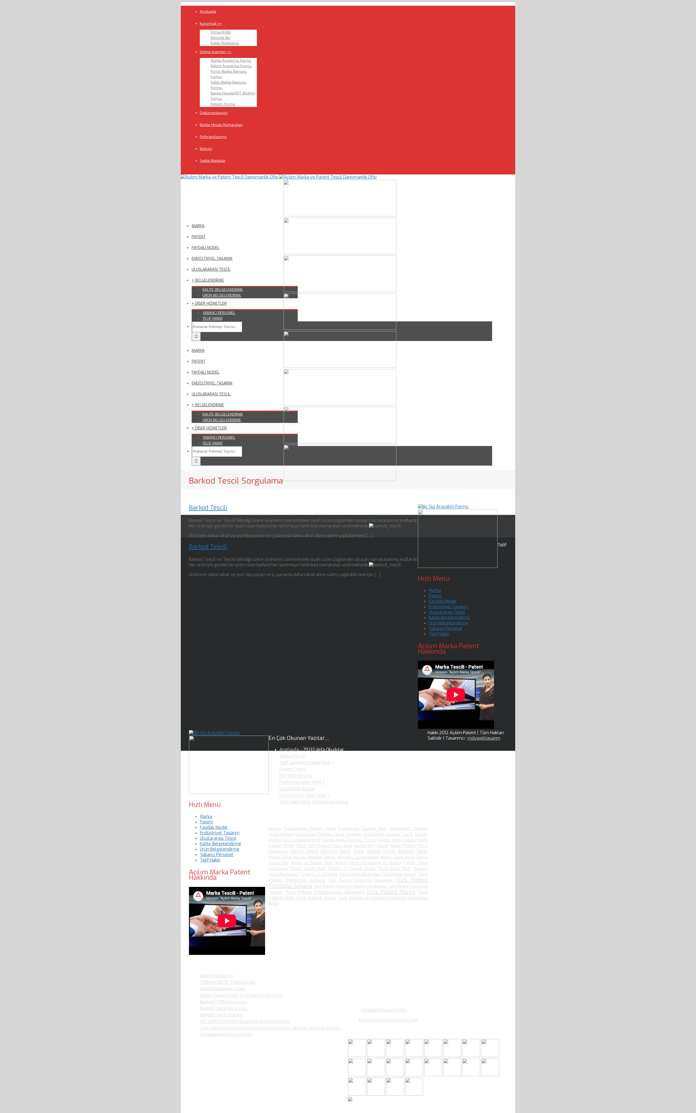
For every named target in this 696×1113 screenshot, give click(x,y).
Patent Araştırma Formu (231, 66)
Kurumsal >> (211, 23)
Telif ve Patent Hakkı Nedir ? (307, 762)
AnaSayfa (208, 11)
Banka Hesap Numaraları (221, 124)
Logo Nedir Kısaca (296, 789)
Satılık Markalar (213, 160)
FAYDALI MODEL (205, 247)
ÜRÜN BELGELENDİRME (222, 295)
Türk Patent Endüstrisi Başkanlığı (360, 880)
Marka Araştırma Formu (231, 60)
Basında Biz (220, 37)
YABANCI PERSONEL (219, 312)
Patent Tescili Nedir (308, 868)
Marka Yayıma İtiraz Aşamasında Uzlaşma (241, 995)
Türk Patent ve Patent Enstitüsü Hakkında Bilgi (348, 900)
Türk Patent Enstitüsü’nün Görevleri (324, 892)
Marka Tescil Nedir (397, 857)
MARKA (198, 226)
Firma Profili (221, 32)
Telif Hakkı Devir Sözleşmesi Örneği (314, 802)
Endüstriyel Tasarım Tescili (388, 834)
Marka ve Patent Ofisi (312, 863)
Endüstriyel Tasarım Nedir (362, 828)
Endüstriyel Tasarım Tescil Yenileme (328, 834)
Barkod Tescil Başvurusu (224, 1008)
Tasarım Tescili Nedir (319, 874)
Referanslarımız (213, 136)
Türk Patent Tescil (316, 898)
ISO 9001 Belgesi (295, 776)
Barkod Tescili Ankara (221, 1015)
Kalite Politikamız (225, 43)
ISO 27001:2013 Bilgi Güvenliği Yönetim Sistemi (245, 1021)
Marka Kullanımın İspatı (223, 989)
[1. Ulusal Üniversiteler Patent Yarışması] (395, 1055)
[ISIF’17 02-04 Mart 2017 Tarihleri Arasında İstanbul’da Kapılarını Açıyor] (452, 1055)
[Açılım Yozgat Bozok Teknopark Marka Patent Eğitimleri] (357, 1055)
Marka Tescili (292, 756)
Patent (435, 596)
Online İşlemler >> (215, 52)
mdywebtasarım (484, 738)
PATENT (199, 236)
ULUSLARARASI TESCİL (211, 269)
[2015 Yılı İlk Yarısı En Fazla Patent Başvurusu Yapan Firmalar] (414, 1075)
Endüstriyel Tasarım (448, 607)
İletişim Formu (223, 104)
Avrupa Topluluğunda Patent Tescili (302, 828)
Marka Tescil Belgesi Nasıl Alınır (327, 851)
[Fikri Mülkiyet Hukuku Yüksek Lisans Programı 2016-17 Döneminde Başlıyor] (395, 1075)
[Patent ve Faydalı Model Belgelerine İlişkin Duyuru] (452, 1075)
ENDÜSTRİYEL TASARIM (212, 258)
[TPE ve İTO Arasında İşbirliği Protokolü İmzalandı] (414, 1094)
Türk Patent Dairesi (398, 874)
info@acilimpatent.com (383, 1010)
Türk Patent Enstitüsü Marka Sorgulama (349, 886)
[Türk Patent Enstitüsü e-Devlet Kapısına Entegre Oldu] (376, 1094)
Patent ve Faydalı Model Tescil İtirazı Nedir (370, 868)
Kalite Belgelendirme (449, 617)
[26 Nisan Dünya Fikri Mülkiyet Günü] (471, 1075)
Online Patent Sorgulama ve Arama (367, 863)
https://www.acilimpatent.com (388, 1020)
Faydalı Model (442, 601)
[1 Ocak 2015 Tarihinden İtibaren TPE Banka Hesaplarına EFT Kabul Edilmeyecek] (395, 1094)
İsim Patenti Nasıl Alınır (330, 845)
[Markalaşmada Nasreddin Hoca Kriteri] (376, 1075)
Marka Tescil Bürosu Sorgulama (343, 857)
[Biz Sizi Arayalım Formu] (443, 506)
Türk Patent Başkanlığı (359, 874)
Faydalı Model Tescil (288, 845)
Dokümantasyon (214, 112)
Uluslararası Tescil (447, 612)
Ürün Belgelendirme (448, 623)
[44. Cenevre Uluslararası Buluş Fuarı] (357, 1075)
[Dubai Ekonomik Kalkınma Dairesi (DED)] (376, 1055)
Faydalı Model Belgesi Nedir (402, 840)
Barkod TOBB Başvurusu (223, 1002)
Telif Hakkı (439, 634)
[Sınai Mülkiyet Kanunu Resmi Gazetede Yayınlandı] (471, 1055)
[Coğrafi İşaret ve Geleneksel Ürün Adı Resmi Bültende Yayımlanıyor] (433, 1055)
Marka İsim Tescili (371, 845)
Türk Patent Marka (391, 892)
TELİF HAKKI (212, 318)
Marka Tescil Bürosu (287, 857)
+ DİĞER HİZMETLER (209, 303)
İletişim (206, 148)
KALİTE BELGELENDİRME (223, 289)
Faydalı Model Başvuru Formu (349, 840)
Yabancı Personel (445, 628)
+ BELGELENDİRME (208, 280)
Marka (435, 590)
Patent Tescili (292, 769)
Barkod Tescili (208, 508)
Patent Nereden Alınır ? (302, 782)
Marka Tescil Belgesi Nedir (397, 851)
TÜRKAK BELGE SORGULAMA (227, 982)
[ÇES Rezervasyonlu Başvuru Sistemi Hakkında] (433, 1075)
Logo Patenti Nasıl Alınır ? (304, 795)
